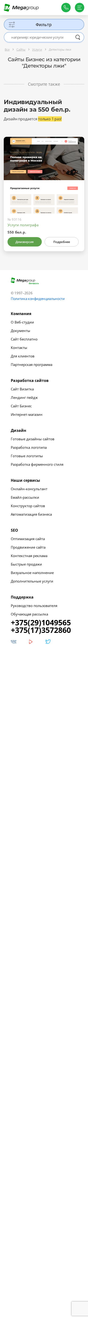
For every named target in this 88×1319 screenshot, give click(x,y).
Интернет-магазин (26, 414)
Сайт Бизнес (21, 406)
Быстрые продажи (26, 564)
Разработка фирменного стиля (37, 464)
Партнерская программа (31, 364)
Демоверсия (24, 242)
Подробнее (61, 242)
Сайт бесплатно (24, 339)
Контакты (19, 347)
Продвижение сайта (28, 547)
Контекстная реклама (29, 555)
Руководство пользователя (34, 605)
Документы (20, 330)
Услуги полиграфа (23, 225)
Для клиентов (22, 356)
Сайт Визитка (22, 389)
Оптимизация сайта (28, 538)
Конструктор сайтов (28, 505)
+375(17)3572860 (41, 630)
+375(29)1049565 (41, 622)
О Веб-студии (22, 322)
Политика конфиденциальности (38, 298)
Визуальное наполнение (32, 572)
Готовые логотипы (27, 455)
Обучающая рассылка (29, 614)
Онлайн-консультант (29, 488)
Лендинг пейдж (24, 397)
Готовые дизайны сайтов (32, 439)
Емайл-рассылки (25, 497)
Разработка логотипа (29, 447)
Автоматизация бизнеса (31, 514)
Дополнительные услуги (32, 581)
